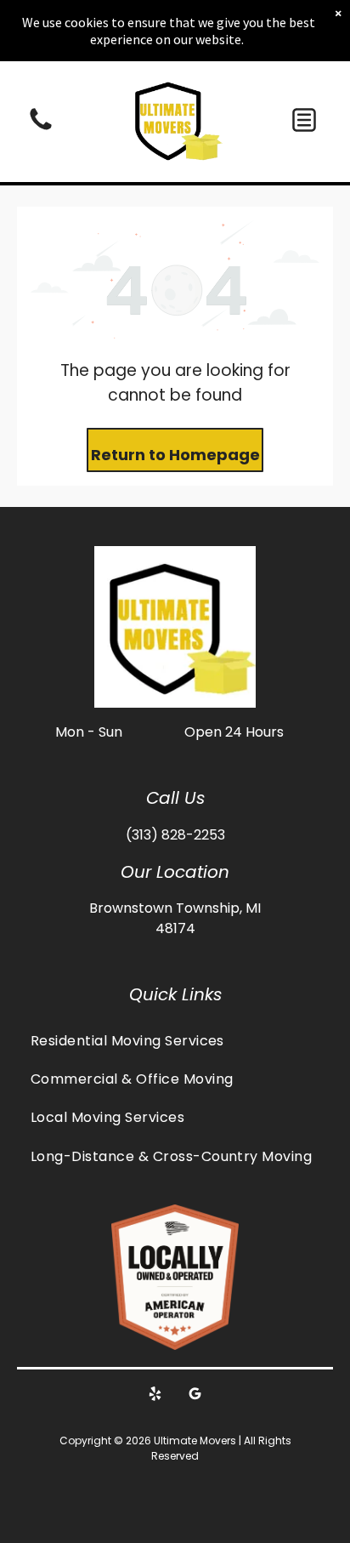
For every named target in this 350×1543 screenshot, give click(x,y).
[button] (304, 120)
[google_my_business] (195, 1396)
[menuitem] (175, 1040)
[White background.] (40, 129)
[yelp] (155, 1396)
